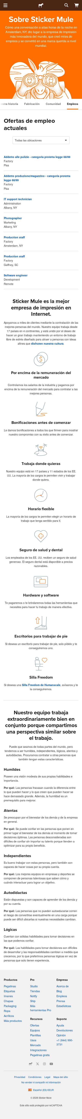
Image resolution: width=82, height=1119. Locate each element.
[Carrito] (76, 5)
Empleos (72, 104)
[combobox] (41, 140)
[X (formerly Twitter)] (37, 1064)
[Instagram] (44, 1064)
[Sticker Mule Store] (30, 1064)
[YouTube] (51, 1064)
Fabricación (32, 104)
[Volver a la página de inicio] (41, 5)
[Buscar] (66, 5)
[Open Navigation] (5, 5)
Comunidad (53, 104)
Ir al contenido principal (3, 3)
